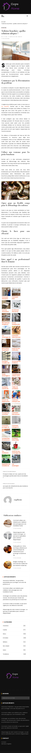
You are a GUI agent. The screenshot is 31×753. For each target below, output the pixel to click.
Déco (4, 634)
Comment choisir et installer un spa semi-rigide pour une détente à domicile (15, 604)
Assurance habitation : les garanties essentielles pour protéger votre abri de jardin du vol (14, 582)
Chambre (5, 626)
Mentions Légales (6, 744)
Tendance (6, 654)
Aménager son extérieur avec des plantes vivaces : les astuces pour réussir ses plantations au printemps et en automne (15, 597)
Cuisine (5, 630)
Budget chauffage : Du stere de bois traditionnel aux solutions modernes (20, 563)
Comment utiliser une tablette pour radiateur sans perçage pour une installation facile (13, 590)
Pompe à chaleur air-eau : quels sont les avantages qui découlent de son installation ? (15, 475)
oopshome (6, 38)
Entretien (3, 27)
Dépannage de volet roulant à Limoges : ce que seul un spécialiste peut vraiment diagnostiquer (19, 536)
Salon (4, 650)
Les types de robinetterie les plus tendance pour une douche (15, 487)
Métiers (5, 642)
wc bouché (5, 106)
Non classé (6, 646)
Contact (3, 742)
